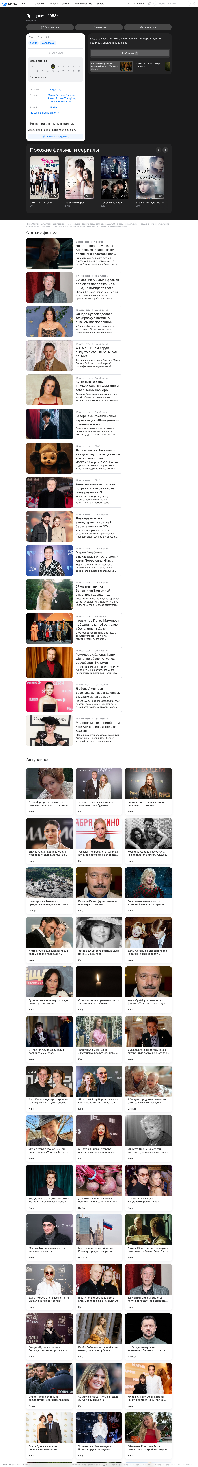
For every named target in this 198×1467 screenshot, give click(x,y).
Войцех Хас (54, 89)
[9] (74, 71)
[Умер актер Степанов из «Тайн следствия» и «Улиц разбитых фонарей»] (49, 1138)
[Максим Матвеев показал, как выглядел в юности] (49, 1237)
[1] (33, 71)
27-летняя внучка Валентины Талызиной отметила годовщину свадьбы (93, 591)
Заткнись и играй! (41, 202)
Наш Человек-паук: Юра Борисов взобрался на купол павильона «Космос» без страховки (97, 250)
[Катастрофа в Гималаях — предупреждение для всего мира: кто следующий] (49, 890)
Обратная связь (185, 1465)
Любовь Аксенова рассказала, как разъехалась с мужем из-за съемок (98, 693)
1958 (30, 36)
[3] (43, 71)
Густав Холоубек (65, 98)
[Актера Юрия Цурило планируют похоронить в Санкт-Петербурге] (148, 1237)
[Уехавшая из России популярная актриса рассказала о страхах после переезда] (99, 841)
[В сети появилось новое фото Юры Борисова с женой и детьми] (99, 1287)
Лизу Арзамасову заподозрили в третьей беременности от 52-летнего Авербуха (93, 522)
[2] (38, 71)
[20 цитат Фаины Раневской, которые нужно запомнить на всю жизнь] (148, 1138)
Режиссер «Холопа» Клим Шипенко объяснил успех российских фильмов (95, 659)
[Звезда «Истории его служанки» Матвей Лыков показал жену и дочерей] (49, 1188)
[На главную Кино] (12, 3)
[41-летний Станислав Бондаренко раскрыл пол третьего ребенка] (148, 1188)
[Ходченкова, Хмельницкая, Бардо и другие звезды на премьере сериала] (99, 1435)
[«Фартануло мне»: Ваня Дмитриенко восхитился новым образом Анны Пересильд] (99, 1039)
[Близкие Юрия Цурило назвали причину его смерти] (99, 890)
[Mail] (4, 3)
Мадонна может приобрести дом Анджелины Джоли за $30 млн (98, 727)
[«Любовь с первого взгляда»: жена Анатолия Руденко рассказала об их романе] (99, 791)
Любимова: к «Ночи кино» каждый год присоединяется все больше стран (98, 454)
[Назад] (158, 150)
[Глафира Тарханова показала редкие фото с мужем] (148, 791)
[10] (79, 71)
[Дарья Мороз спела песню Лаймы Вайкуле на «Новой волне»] (49, 1287)
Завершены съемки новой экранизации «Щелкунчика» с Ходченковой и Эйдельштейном (97, 420)
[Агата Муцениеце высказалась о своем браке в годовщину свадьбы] (49, 940)
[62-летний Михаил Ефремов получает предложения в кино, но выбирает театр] (148, 1287)
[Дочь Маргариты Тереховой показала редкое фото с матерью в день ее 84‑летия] (49, 791)
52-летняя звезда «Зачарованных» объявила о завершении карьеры (97, 386)
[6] (58, 71)
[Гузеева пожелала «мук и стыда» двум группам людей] (49, 989)
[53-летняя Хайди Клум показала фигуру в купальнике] (99, 1386)
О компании (14, 1465)
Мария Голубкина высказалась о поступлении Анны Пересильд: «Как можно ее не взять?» (97, 556)
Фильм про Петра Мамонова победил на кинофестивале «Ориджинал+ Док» (97, 624)
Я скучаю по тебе (111, 202)
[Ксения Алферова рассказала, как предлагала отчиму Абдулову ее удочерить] (148, 841)
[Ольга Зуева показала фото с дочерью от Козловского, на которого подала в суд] (49, 1435)
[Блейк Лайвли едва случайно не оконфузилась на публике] (99, 1336)
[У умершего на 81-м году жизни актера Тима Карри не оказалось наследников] (148, 1039)
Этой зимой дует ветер (150, 202)
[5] (53, 71)
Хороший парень (75, 202)
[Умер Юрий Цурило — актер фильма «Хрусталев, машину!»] (148, 989)
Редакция (75, 1465)
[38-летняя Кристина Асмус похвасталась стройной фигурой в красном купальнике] (148, 1435)
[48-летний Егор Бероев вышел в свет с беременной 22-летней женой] (99, 1089)
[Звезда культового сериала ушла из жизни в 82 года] (99, 940)
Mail (5, 1465)
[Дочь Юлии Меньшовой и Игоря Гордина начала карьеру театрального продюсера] (148, 940)
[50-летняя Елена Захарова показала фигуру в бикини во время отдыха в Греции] (99, 1138)
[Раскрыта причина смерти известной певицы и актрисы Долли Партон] (148, 890)
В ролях (34, 95)
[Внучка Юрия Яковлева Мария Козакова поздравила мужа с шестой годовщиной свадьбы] (49, 841)
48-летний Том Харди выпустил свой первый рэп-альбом (97, 352)
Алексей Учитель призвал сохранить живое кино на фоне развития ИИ (95, 488)
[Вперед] (165, 150)
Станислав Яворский (59, 101)
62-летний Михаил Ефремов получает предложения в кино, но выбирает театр (97, 284)
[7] (63, 71)
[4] (48, 71)
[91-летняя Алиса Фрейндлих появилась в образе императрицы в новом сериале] (49, 1039)
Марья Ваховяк (56, 95)
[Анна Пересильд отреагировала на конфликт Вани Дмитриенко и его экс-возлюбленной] (49, 1089)
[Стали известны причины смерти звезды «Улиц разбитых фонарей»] (99, 989)
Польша (52, 106)
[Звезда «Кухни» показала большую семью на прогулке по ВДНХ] (49, 1336)
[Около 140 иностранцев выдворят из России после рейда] (49, 1386)
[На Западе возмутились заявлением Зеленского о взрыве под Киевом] (148, 1336)
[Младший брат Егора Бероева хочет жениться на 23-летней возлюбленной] (148, 1386)
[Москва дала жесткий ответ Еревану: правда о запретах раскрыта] (99, 1237)
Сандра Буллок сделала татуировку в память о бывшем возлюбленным (94, 318)
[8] (69, 71)
